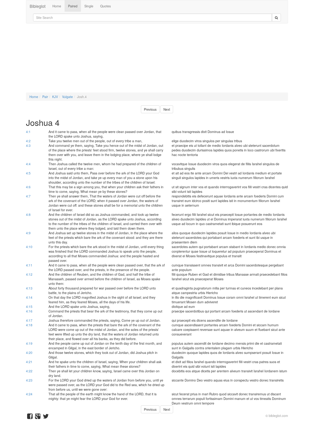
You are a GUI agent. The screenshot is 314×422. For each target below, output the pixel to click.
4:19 (29, 343)
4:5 (28, 173)
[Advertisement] (157, 60)
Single (88, 6)
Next (166, 109)
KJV (55, 96)
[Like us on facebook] (30, 417)
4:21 (29, 361)
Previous (150, 109)
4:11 (29, 265)
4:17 (29, 320)
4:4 (28, 164)
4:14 (29, 297)
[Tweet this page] (46, 417)
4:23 (29, 380)
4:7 (28, 196)
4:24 (29, 394)
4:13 (29, 288)
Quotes (105, 6)
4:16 (29, 311)
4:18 (29, 325)
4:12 (29, 274)
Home (56, 6)
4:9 (28, 233)
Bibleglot (38, 6)
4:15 (29, 306)
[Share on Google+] (37, 417)
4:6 (28, 187)
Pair (45, 96)
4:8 (28, 214)
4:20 (29, 352)
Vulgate (67, 96)
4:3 (28, 145)
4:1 (28, 131)
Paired (72, 6)
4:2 (28, 141)
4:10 (29, 246)
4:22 (29, 371)
